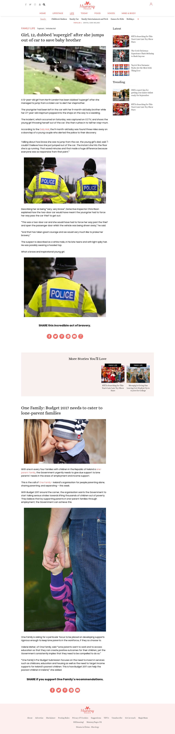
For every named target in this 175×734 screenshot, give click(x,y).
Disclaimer (50, 718)
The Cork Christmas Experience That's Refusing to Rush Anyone (142, 53)
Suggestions (96, 718)
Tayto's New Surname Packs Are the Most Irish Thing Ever (141, 68)
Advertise (39, 718)
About (29, 718)
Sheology (95, 727)
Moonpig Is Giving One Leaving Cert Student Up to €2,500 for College (138, 387)
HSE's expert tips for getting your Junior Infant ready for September (142, 92)
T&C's (106, 718)
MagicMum (143, 718)
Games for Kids (117, 19)
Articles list (51, 28)
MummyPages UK (94, 722)
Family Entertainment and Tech (94, 19)
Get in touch (130, 718)
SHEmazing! (78, 722)
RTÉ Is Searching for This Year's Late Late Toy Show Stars (142, 39)
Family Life (28, 28)
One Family (45, 482)
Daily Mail (44, 129)
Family (43, 19)
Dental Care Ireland (91, 23)
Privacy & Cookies (80, 718)
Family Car (74, 19)
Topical (40, 28)
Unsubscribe (117, 718)
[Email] (74, 336)
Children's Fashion (59, 19)
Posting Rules (63, 718)
